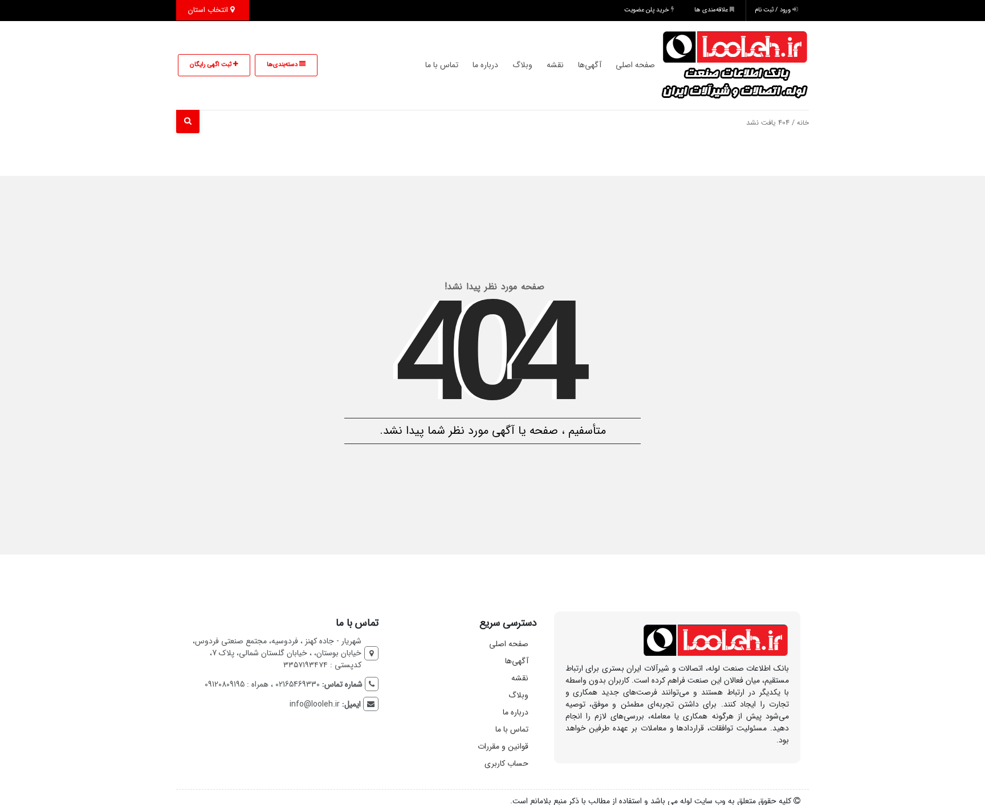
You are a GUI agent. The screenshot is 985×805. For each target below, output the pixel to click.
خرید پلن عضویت (647, 10)
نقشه (555, 65)
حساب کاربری (506, 763)
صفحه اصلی (635, 65)
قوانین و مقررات (503, 746)
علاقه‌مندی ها (712, 10)
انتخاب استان (209, 10)
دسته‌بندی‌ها (283, 64)
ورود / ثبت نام (773, 10)
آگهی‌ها (589, 65)
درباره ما (485, 65)
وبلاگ (522, 65)
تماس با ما (441, 65)
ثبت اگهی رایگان (211, 64)
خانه (803, 123)
